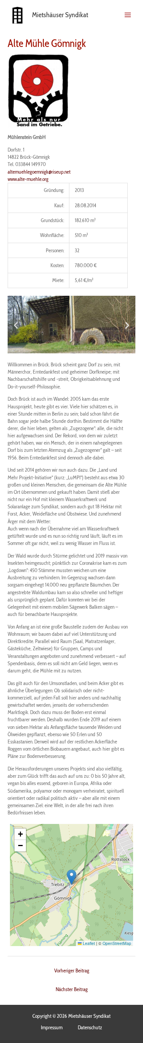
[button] (15, 324)
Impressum (52, 1027)
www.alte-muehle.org (28, 179)
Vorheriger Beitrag (71, 970)
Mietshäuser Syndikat (60, 14)
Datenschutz (90, 1027)
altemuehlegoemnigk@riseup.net (39, 172)
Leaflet (88, 943)
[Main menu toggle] (128, 15)
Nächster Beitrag (72, 989)
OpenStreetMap (117, 943)
